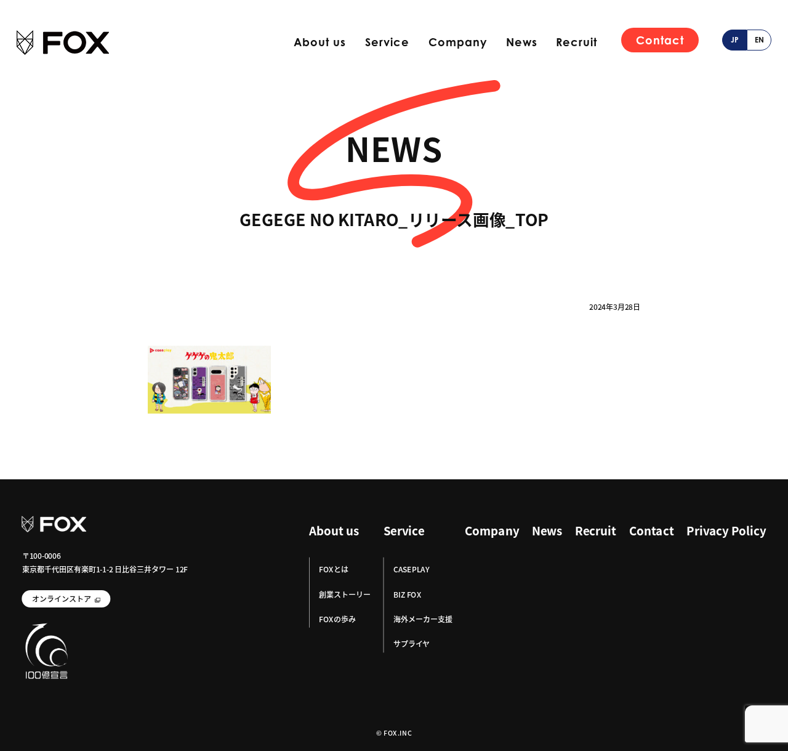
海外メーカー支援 (422, 619)
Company (457, 42)
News (521, 42)
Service (387, 42)
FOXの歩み (337, 619)
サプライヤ (411, 643)
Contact (660, 40)
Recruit (576, 42)
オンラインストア (61, 598)
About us (320, 42)
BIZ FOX (407, 594)
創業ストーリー (345, 594)
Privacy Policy (726, 530)
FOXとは (333, 569)
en (759, 39)
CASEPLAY (411, 569)
